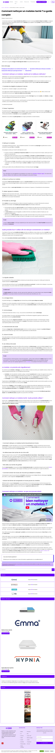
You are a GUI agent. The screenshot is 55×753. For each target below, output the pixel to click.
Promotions (33, 1)
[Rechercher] (53, 569)
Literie (21, 1)
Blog (53, 2)
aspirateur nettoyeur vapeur (38, 173)
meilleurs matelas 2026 (44, 550)
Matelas (11, 1)
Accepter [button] (41, 751)
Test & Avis (16, 2)
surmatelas (28, 361)
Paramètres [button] (47, 751)
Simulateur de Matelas (41, 1)
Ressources (26, 1)
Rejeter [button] (52, 751)
